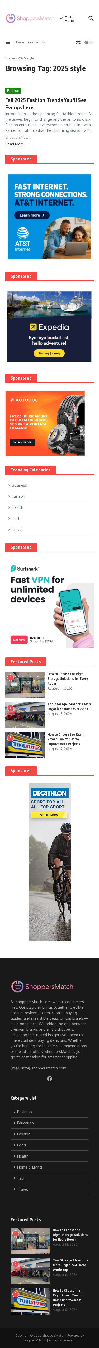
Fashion (13, 90)
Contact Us (36, 42)
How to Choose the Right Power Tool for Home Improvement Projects (66, 739)
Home (19, 42)
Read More (14, 144)
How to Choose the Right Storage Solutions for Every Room (68, 678)
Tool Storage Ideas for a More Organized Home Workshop (70, 1265)
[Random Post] (78, 42)
